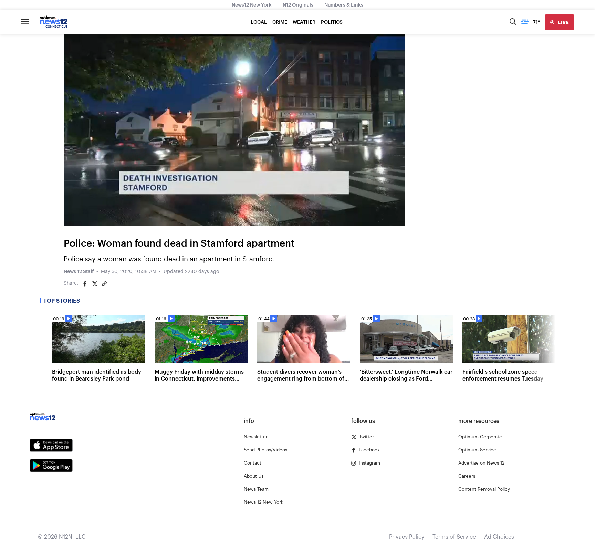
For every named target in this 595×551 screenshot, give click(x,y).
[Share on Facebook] (85, 284)
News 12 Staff (79, 271)
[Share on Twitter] (94, 284)
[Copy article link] (104, 284)
